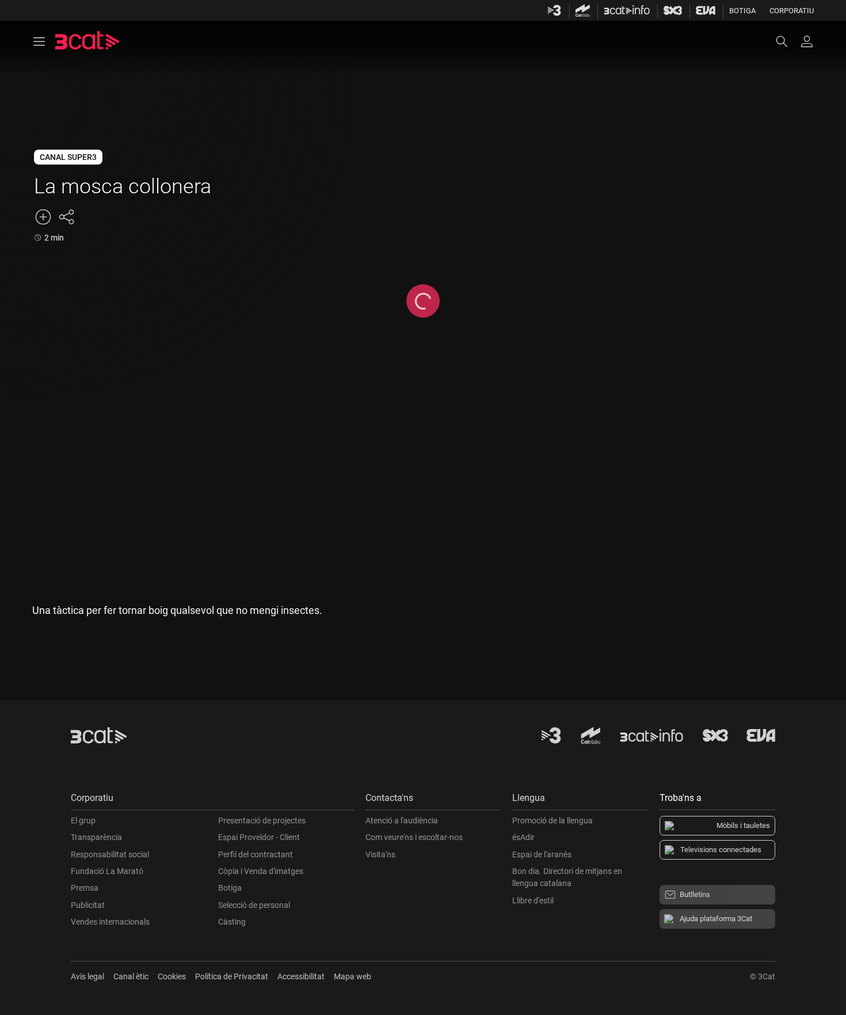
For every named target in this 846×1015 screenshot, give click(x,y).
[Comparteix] (66, 217)
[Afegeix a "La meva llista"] (43, 217)
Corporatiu (791, 10)
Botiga (742, 10)
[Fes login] (807, 41)
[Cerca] (787, 41)
